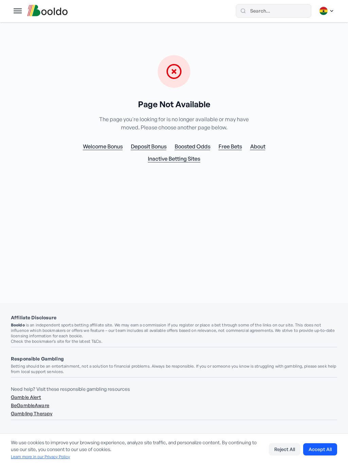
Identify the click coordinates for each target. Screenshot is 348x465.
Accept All (320, 449)
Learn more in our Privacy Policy (40, 456)
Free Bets (230, 146)
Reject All (284, 449)
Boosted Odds (192, 146)
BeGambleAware (30, 405)
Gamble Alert (26, 397)
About (257, 146)
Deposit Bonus (149, 146)
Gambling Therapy (31, 413)
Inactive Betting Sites (174, 158)
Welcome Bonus (103, 146)
